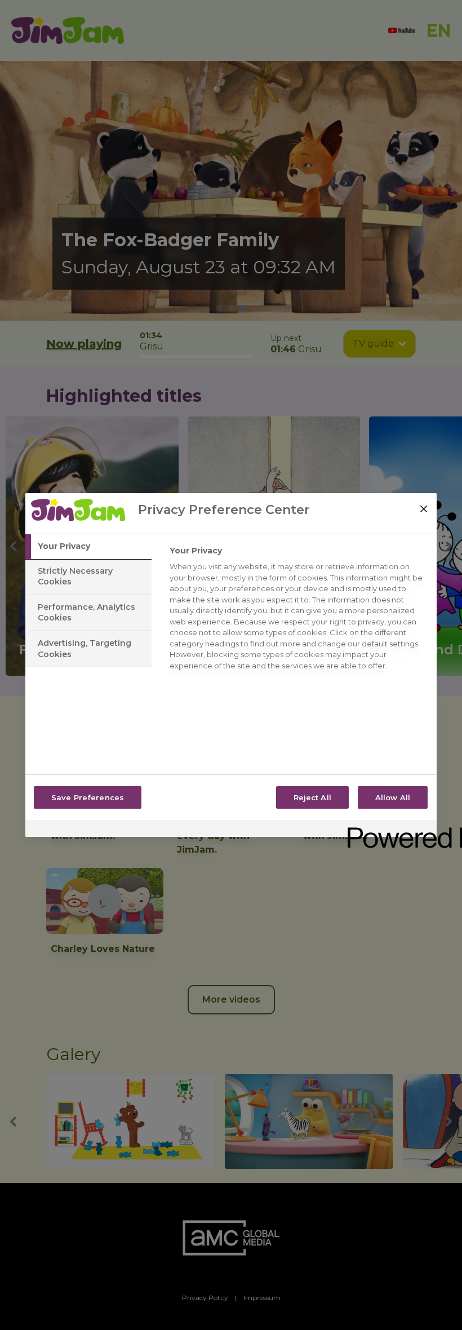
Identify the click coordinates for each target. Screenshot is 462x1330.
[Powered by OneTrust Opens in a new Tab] (388, 830)
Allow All (392, 797)
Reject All (312, 797)
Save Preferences (87, 797)
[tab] (88, 546)
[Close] (423, 508)
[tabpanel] (298, 611)
